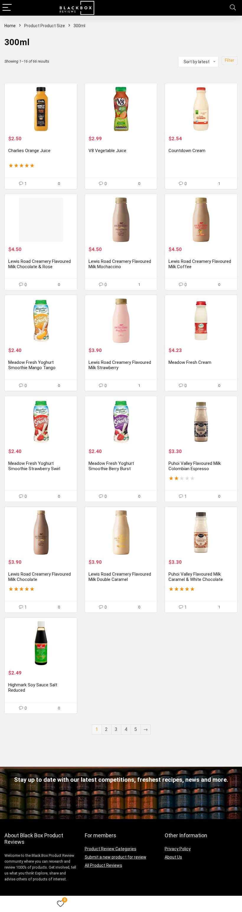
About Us (173, 857)
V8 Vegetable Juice (107, 150)
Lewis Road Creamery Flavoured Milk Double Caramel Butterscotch (120, 579)
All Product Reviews (103, 865)
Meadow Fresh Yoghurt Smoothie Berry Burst (111, 466)
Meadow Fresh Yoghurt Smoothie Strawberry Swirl (34, 466)
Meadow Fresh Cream (190, 362)
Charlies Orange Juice (29, 150)
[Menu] (7, 8)
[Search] (233, 8)
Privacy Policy (178, 848)
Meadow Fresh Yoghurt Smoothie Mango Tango (31, 365)
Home (10, 25)
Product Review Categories (110, 848)
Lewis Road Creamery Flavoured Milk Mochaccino (120, 264)
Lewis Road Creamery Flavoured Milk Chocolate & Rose (39, 264)
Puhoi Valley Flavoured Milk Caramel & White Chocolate (196, 576)
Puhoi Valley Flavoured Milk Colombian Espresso (195, 466)
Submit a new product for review (115, 857)
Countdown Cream (187, 150)
